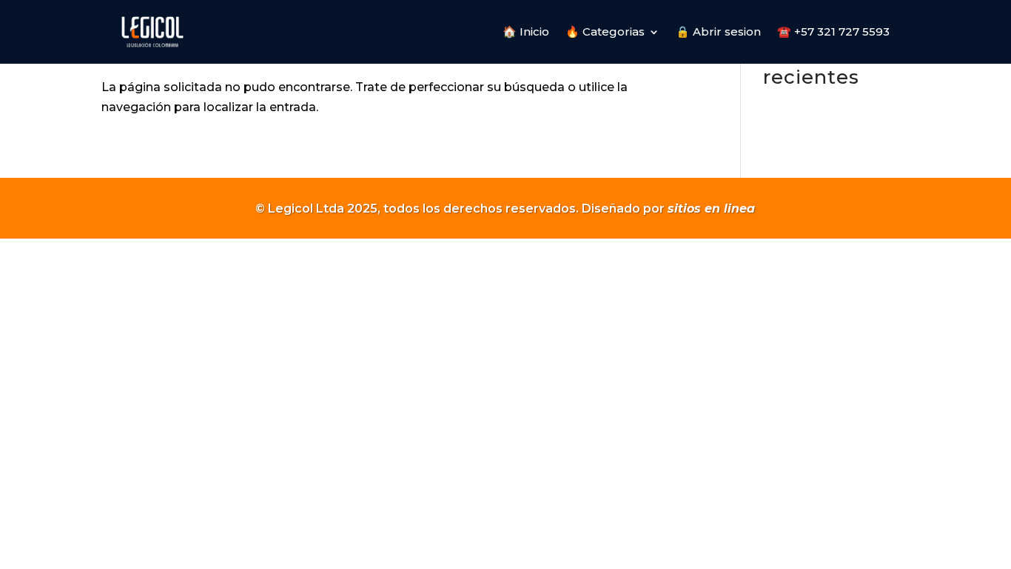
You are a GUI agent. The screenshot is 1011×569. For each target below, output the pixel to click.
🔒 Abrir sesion (718, 31)
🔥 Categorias (605, 31)
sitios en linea (711, 209)
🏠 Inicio (526, 31)
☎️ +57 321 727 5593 (833, 31)
